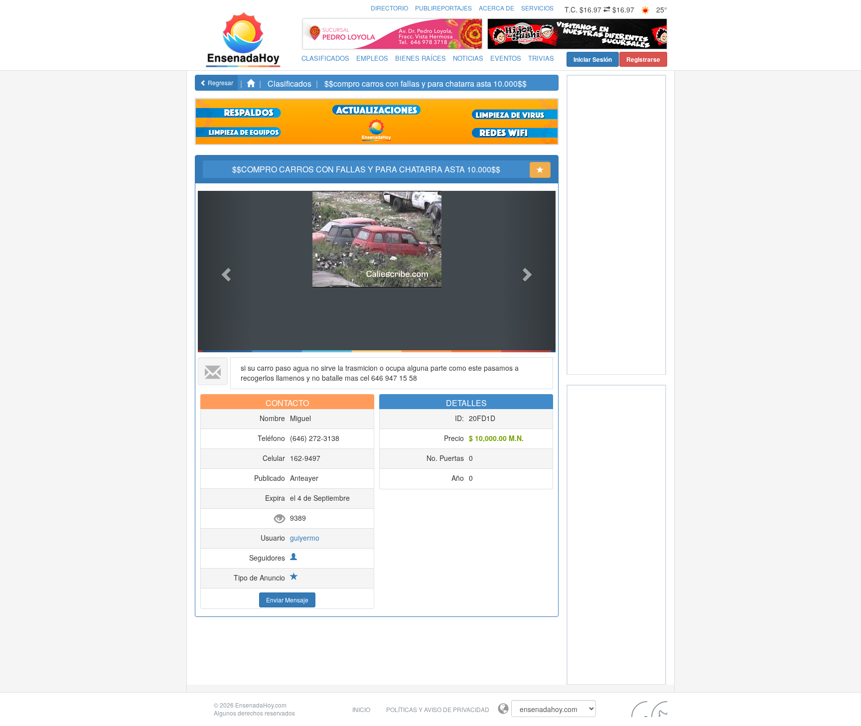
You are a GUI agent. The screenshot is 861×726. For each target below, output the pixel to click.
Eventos (505, 58)
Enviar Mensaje (287, 599)
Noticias (468, 58)
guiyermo (304, 538)
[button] (225, 271)
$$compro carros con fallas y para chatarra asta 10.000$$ (425, 83)
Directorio (389, 7)
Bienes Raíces (420, 58)
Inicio (361, 709)
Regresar (219, 82)
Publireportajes (443, 7)
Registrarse (643, 59)
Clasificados (325, 58)
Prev (498, 33)
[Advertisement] (607, 225)
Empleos (372, 58)
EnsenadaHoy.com (261, 705)
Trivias (541, 58)
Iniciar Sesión (593, 59)
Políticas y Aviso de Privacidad (437, 709)
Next (657, 33)
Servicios (537, 7)
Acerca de (496, 7)
